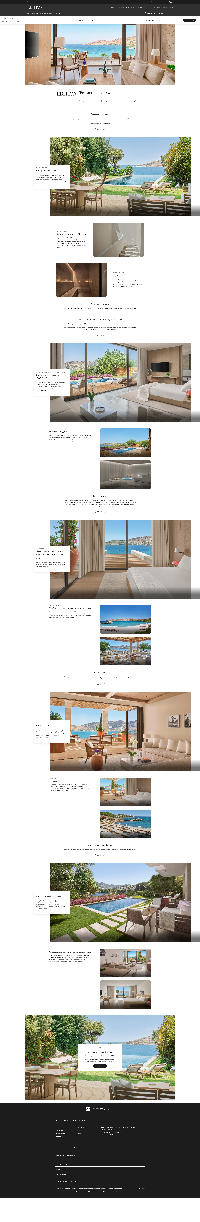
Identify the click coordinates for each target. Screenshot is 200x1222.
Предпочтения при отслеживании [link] (62, 1191)
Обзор (112, 7)
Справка (136, 1191)
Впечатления (148, 7)
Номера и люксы (120, 7)
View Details (100, 129)
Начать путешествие (100, 1066)
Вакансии (74, 1191)
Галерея (171, 7)
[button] (156, 2)
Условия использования (82, 1191)
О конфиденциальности (109, 1191)
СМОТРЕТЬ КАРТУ (151, 13)
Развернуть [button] (137, 101)
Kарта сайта (130, 1191)
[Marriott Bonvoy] (169, 2)
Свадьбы (165, 7)
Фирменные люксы (130, 7)
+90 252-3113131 (165, 13)
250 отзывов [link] (57, 13)
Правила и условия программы (96, 1191)
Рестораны (140, 7)
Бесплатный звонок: (111, 1132)
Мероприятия (157, 7)
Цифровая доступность (121, 1191)
